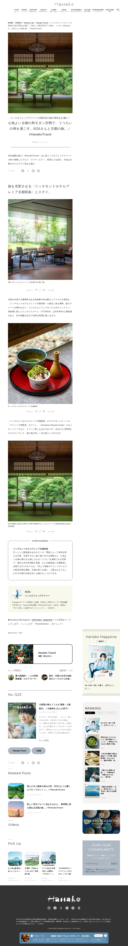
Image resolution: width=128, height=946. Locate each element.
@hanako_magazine (42, 620)
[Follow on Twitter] (61, 908)
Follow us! (101, 828)
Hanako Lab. (29, 23)
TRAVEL (35, 142)
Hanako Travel (42, 23)
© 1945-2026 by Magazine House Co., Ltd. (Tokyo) (64, 928)
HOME (10, 23)
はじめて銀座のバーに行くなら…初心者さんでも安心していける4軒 (101, 940)
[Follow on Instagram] (49, 908)
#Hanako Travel (19, 751)
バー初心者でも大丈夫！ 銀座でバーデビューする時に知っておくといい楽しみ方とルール (46, 940)
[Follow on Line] (73, 908)
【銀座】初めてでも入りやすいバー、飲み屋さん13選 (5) (71, 936)
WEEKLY (101, 713)
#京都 (38, 751)
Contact (41, 923)
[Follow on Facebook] (55, 908)
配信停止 (114, 863)
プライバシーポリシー (108, 869)
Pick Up (14, 844)
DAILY (90, 713)
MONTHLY (111, 713)
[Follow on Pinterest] (67, 908)
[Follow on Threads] (79, 908)
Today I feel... (40, 936)
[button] (30, 290)
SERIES (18, 23)
